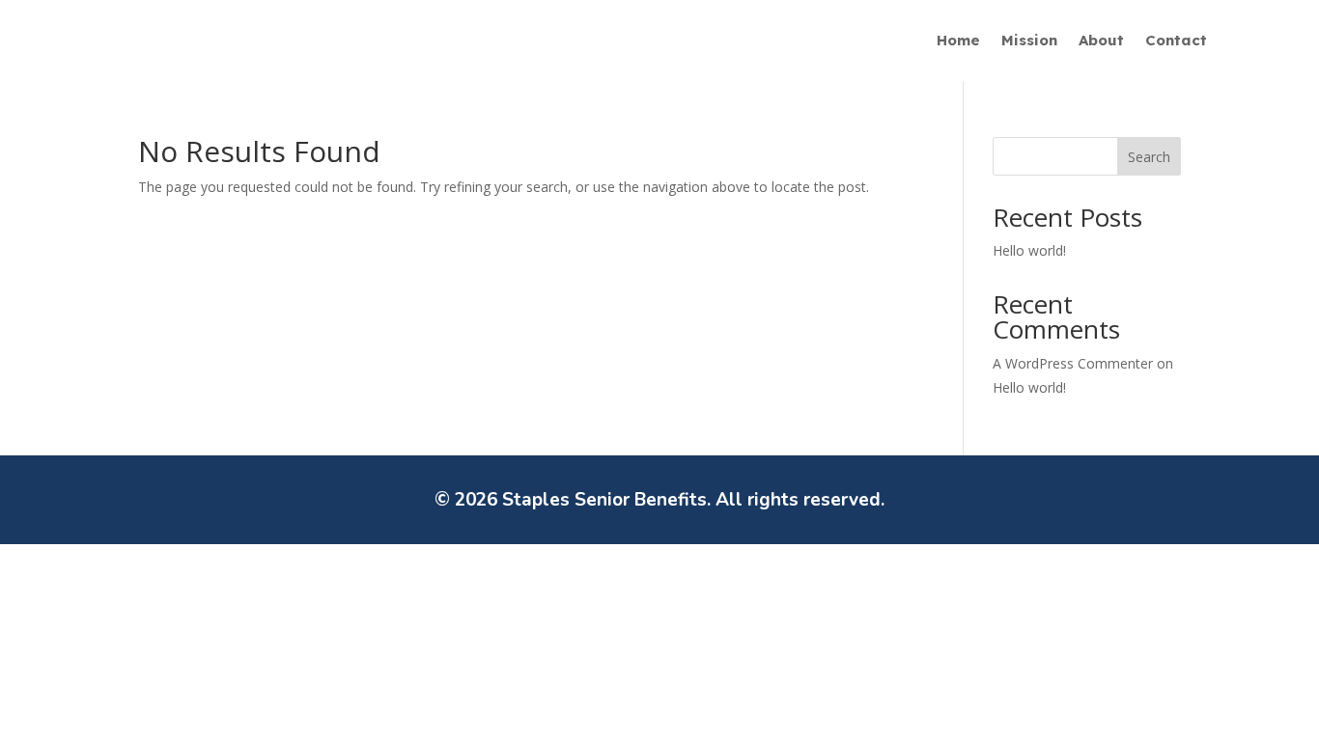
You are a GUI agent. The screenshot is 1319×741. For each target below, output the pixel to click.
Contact (1176, 41)
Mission (1029, 41)
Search (1149, 157)
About (1101, 41)
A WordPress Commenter (1073, 363)
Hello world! (1029, 250)
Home (958, 41)
